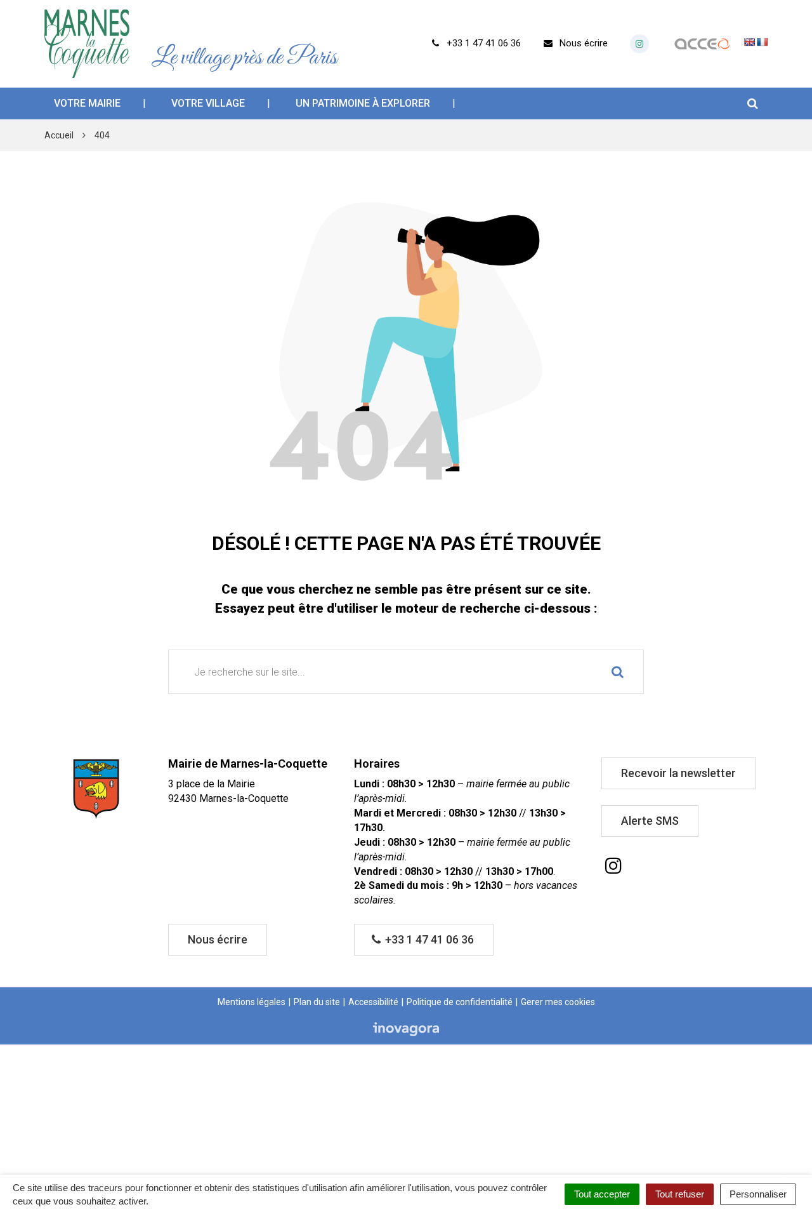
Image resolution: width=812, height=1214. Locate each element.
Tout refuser (679, 1194)
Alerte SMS (650, 820)
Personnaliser (758, 1194)
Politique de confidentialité (460, 1002)
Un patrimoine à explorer (363, 103)
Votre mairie (87, 103)
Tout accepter (602, 1194)
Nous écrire (217, 939)
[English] (749, 42)
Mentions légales (251, 1002)
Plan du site (317, 1002)
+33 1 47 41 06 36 (428, 939)
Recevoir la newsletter (678, 773)
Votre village (208, 103)
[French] (762, 42)
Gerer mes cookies (558, 1002)
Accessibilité (373, 1002)
